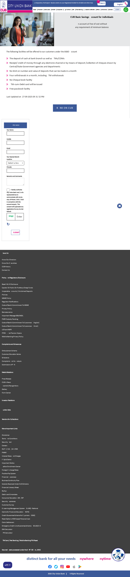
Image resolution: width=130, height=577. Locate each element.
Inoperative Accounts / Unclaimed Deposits (17, 291)
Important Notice (8, 463)
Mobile (9, 139)
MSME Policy (6, 298)
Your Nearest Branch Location (13, 158)
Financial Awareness (9, 477)
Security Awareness (9, 501)
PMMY (4, 453)
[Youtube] (68, 566)
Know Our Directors (9, 260)
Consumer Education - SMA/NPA (13, 498)
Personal (40, 9)
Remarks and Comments (14, 176)
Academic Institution (89, 9)
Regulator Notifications (10, 302)
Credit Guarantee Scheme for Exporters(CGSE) (18, 515)
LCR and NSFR (7, 330)
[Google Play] (80, 566)
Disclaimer (6, 435)
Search (102, 3)
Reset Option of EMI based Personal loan (16, 519)
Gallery (4, 389)
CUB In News (6, 382)
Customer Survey (8, 505)
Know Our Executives (9, 263)
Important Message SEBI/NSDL (12, 316)
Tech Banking (79, 9)
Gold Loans (47, 9)
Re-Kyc (4, 491)
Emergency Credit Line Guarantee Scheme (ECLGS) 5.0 (21, 526)
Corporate (59, 9)
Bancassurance (7, 312)
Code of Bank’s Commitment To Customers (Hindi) (20, 326)
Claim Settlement (8, 522)
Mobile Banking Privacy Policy (12, 337)
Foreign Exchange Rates (10, 470)
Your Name (10, 130)
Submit (16, 233)
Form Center (6, 393)
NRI (73, 9)
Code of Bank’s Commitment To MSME (15, 305)
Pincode (9, 167)
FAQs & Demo (6, 460)
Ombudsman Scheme (9, 351)
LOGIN (117, 9)
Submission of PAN (8, 365)
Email (8, 148)
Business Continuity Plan (10, 480)
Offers (98, 9)
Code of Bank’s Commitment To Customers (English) (20, 323)
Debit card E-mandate (9, 494)
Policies (4, 295)
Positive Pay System (9, 474)
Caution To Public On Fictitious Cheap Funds (17, 288)
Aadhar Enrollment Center (11, 467)
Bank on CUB (65, 108)
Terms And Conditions (9, 439)
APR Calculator (7, 533)
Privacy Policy (7, 309)
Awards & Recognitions (10, 386)
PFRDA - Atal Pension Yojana (12, 333)
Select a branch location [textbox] (16, 163)
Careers (111, 9)
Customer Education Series (11, 354)
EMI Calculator (7, 529)
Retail (34, 9)
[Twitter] (56, 566)
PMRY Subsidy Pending (10, 319)
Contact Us (6, 270)
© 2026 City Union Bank (55, 574)
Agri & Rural (67, 9)
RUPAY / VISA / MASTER (10, 449)
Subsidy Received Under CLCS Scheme (15, 484)
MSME (53, 9)
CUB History (6, 267)
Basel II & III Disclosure (10, 284)
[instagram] (62, 566)
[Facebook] (50, 566)
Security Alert (7, 442)
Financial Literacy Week (10, 487)
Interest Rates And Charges (11, 456)
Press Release (6, 379)
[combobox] (15, 163)
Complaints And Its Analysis (11, 361)
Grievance (104, 9)
